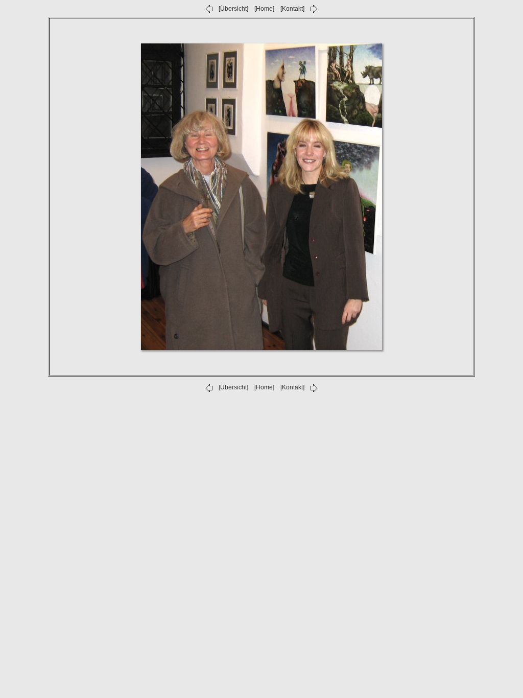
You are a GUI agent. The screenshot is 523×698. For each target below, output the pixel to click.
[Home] (264, 8)
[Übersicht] (233, 8)
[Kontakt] (292, 8)
